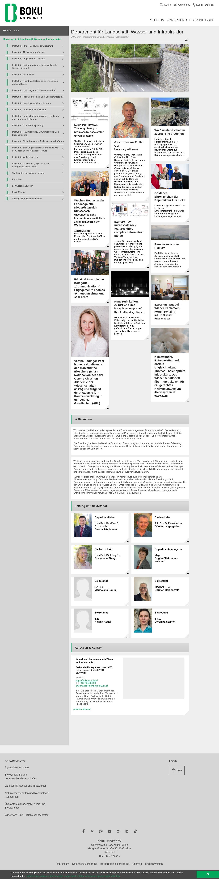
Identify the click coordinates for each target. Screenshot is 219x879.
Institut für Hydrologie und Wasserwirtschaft (34, 90)
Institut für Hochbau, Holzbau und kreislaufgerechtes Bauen (35, 82)
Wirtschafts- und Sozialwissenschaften (27, 815)
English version (154, 864)
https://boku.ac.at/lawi (87, 680)
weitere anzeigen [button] (82, 709)
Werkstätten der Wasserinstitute (28, 173)
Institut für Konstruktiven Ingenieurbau (31, 103)
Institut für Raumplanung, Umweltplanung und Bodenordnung (35, 133)
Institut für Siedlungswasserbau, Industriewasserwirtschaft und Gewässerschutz (35, 149)
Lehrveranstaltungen (22, 185)
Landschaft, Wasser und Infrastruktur (25, 785)
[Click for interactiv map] (153, 678)
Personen (17, 179)
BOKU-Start (13, 30)
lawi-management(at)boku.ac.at (92, 685)
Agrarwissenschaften (17, 767)
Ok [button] (207, 874)
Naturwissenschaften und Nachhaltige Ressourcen (26, 795)
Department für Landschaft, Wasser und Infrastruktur (106, 37)
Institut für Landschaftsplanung (27, 125)
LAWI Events (18, 192)
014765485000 (88, 683)
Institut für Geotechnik (23, 74)
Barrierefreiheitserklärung (114, 864)
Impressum (62, 864)
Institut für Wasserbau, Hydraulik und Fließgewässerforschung (31, 165)
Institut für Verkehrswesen (25, 157)
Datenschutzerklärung (84, 864)
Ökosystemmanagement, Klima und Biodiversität (25, 806)
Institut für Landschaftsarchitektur (29, 109)
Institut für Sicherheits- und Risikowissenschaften (37, 141)
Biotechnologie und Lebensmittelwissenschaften (21, 776)
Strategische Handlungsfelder (27, 198)
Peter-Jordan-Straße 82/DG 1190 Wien (94, 670)
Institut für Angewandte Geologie (28, 58)
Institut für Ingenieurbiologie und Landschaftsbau (37, 96)
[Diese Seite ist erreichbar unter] (186, 40)
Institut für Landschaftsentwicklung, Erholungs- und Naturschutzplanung (35, 117)
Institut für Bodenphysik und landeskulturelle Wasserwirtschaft (34, 66)
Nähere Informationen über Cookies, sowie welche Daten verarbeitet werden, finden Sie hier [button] (73, 876)
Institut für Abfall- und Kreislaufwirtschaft (32, 46)
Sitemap (137, 864)
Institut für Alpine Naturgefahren (28, 52)
